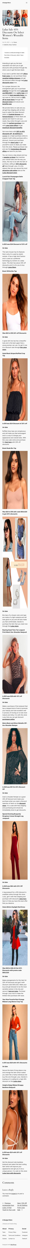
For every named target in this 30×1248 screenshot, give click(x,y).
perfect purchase (15, 123)
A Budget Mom (6, 2)
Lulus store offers (12, 125)
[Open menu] (27, 3)
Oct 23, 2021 (6, 42)
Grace (15, 42)
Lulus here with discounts (11, 1173)
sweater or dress (9, 157)
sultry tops (21, 93)
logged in (14, 1193)
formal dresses (7, 116)
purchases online (8, 719)
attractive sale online (9, 170)
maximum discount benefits (12, 128)
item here (8, 442)
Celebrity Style (8, 44)
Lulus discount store (9, 173)
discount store (7, 102)
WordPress (13, 1244)
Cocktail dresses (14, 114)
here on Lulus (13, 991)
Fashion (14, 44)
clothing (5, 91)
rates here (22, 899)
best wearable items (17, 95)
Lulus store (14, 626)
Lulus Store (12, 267)
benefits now (7, 104)
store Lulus (14, 142)
